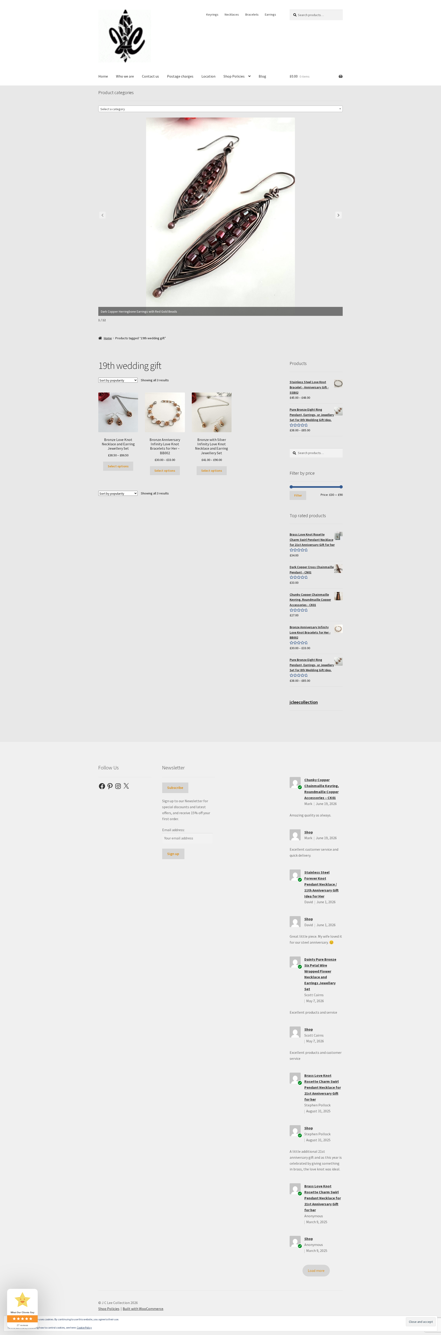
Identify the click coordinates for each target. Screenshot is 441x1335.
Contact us (150, 76)
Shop (308, 832)
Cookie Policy (84, 1327)
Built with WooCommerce (143, 1308)
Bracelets (252, 14)
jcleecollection (304, 702)
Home (103, 76)
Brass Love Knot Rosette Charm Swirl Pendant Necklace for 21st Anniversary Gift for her (322, 1087)
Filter (298, 495)
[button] (338, 215)
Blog (262, 76)
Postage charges (180, 76)
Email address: (173, 829)
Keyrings (212, 14)
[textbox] (220, 109)
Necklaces (232, 14)
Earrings (270, 14)
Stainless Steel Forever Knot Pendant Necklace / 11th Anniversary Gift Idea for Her (321, 884)
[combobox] (220, 109)
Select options (118, 466)
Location (208, 76)
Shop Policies (234, 76)
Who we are (125, 76)
